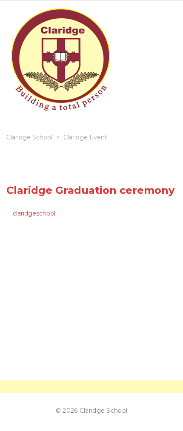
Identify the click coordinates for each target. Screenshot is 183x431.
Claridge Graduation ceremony (90, 190)
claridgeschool (34, 213)
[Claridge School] (61, 62)
